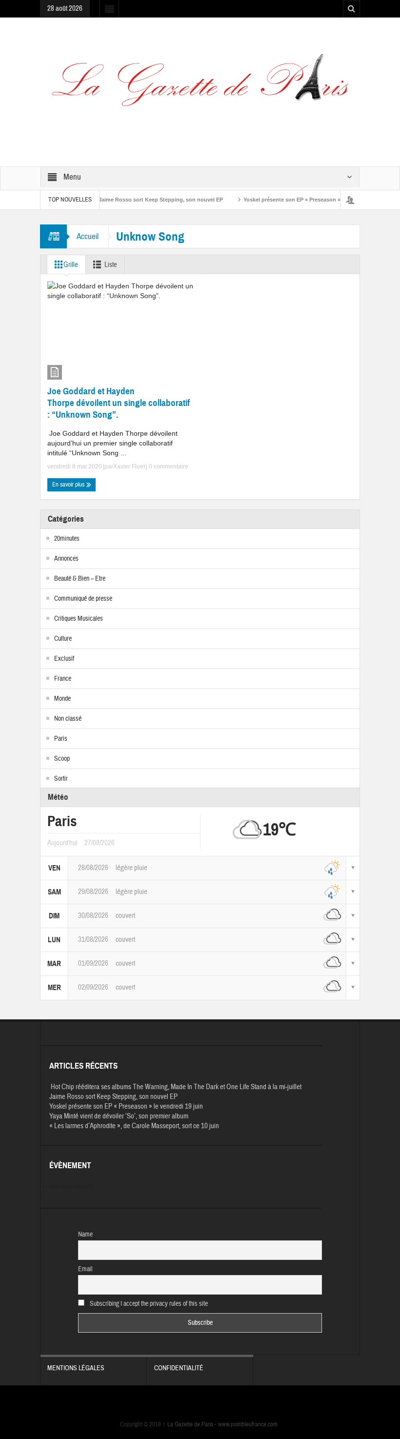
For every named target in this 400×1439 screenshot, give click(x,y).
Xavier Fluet (129, 466)
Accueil (88, 236)
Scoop (62, 758)
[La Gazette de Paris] (200, 86)
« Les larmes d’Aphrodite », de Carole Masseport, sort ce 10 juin (134, 1126)
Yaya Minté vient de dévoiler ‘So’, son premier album (118, 1116)
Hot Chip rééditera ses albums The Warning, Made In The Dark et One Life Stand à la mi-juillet (175, 1087)
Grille (70, 264)
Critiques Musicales (78, 618)
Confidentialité (178, 1368)
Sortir (61, 778)
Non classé (67, 718)
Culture (63, 638)
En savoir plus (69, 484)
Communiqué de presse (83, 598)
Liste (110, 264)
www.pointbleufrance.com (248, 1424)
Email (85, 1269)
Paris (60, 738)
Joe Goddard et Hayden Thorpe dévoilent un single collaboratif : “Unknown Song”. (118, 402)
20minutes (67, 538)
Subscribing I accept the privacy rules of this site (148, 1303)
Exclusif (64, 658)
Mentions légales (75, 1368)
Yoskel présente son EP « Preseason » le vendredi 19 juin (300, 200)
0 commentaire (167, 466)
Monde (62, 698)
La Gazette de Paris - (190, 1424)
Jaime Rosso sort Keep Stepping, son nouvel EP (144, 200)
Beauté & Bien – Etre (79, 578)
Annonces (66, 558)
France (62, 678)
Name (85, 1234)
